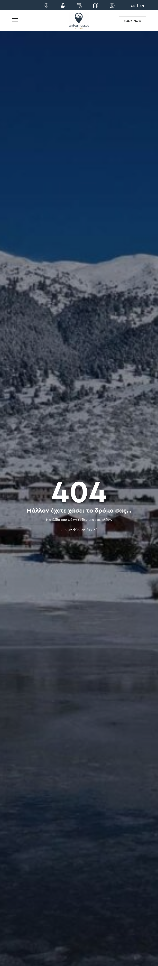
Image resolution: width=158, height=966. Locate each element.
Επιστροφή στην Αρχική (78, 529)
